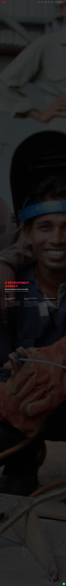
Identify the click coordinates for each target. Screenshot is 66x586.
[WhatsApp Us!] (64, 584)
